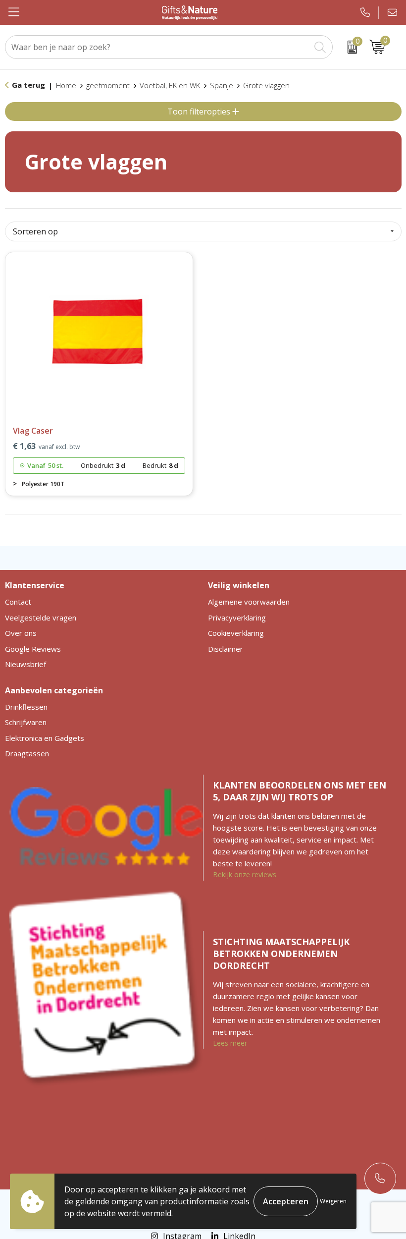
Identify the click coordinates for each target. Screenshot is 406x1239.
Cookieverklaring (236, 633)
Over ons (21, 633)
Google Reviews (33, 649)
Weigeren (333, 1201)
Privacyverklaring (237, 617)
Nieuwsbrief (25, 664)
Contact (18, 602)
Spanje (221, 85)
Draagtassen (27, 753)
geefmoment (108, 85)
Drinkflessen (26, 707)
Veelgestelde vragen (40, 617)
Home (66, 85)
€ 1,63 (46, 446)
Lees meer (230, 1043)
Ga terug (28, 85)
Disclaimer (225, 649)
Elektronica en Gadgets (44, 738)
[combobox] (157, 47)
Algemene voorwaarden (249, 602)
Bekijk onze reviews (244, 874)
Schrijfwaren (26, 722)
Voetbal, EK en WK (170, 85)
